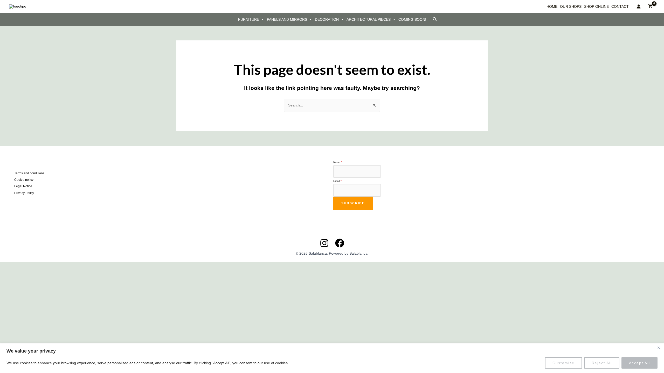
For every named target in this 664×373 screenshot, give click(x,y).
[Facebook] (339, 243)
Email (337, 181)
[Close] (658, 348)
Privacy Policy (24, 193)
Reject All (602, 363)
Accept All (639, 363)
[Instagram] (324, 243)
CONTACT (620, 6)
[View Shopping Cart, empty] (650, 6)
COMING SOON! (412, 19)
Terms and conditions (29, 173)
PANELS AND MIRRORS (287, 19)
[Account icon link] (639, 6)
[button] (435, 19)
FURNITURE (248, 19)
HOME (552, 6)
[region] (332, 358)
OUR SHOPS (571, 6)
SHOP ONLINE (596, 6)
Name (337, 162)
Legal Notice (23, 186)
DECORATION (327, 19)
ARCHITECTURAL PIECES (369, 19)
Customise (563, 363)
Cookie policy (23, 180)
